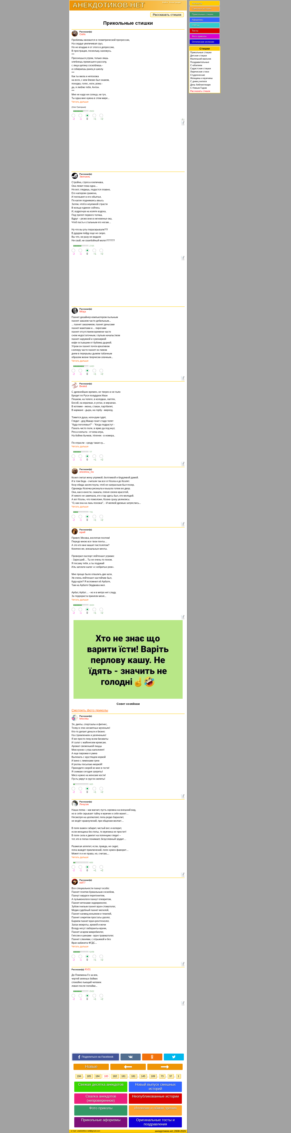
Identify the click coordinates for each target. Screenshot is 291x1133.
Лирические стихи (199, 71)
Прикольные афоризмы (100, 1120)
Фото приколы (100, 1108)
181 (123, 1076)
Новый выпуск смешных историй (155, 1086)
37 (170, 1076)
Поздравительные (199, 62)
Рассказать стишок (167, 14)
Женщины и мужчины (201, 78)
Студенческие (197, 75)
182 (115, 1076)
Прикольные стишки (202, 14)
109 (153, 1076)
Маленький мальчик (200, 58)
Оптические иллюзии (203, 41)
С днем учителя (198, 81)
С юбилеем (196, 65)
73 (162, 1076)
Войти (165, 2)
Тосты (195, 30)
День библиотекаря (200, 84)
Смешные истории (201, 8)
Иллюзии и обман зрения (155, 1108)
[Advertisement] (128, 149)
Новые (91, 1066)
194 (79, 1076)
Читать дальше (80, 101)
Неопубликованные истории (155, 1096)
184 (97, 1076)
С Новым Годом (198, 88)
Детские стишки (198, 55)
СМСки (195, 25)
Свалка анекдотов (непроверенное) (100, 1098)
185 (89, 1076)
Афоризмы (197, 19)
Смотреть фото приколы (90, 710)
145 (143, 1076)
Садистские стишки (200, 68)
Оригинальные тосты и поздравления (155, 1122)
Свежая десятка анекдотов (101, 1084)
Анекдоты (197, 3)
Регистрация (175, 2)
